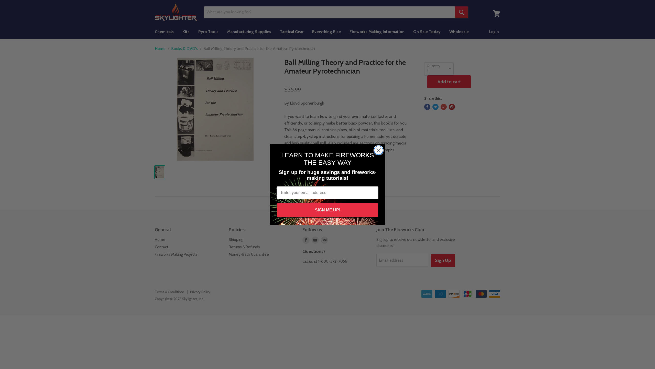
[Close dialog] (378, 150)
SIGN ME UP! (327, 210)
